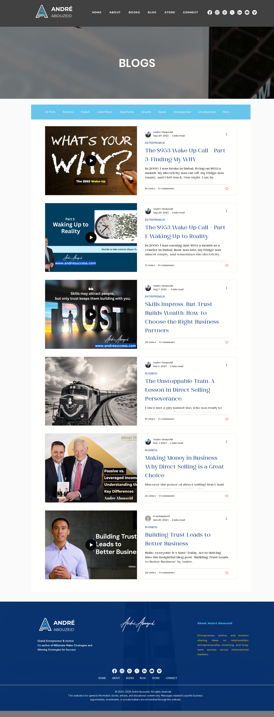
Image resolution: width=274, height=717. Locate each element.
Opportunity (127, 112)
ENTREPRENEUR (155, 143)
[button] (134, 12)
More (226, 112)
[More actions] (228, 134)
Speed (162, 112)
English (85, 112)
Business (68, 112)
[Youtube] (247, 12)
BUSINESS (151, 373)
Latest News (104, 112)
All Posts (50, 112)
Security (146, 112)
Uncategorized (182, 112)
